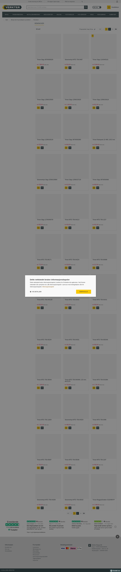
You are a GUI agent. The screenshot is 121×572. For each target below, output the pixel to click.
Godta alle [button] (83, 291)
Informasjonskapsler (48, 287)
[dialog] (60, 286)
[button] (35, 292)
